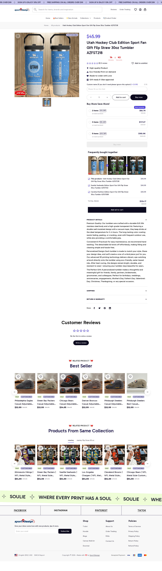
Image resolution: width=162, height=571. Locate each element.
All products (55, 25)
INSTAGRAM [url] (60, 510)
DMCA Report (39, 555)
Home (46, 25)
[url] (20, 510)
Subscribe (65, 531)
